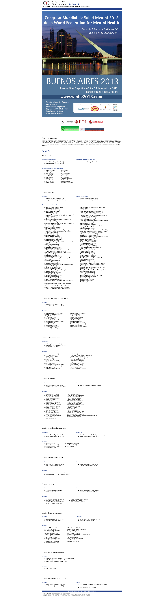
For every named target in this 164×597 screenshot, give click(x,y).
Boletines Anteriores (47, 595)
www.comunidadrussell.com (74, 591)
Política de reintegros (85, 595)
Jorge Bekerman (55, 594)
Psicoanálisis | (66, 4)
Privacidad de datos (75, 595)
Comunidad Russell (47, 593)
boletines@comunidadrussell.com (88, 591)
